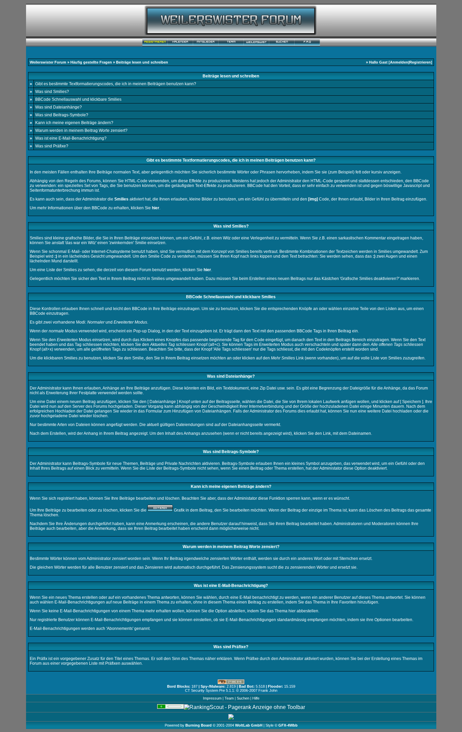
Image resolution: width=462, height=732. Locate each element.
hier (292, 611)
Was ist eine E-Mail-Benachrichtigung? (71, 138)
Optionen (382, 619)
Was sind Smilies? (52, 91)
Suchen (243, 698)
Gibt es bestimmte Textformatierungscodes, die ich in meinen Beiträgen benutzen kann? (115, 83)
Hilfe (255, 698)
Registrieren (420, 62)
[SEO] (170, 707)
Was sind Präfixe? (51, 146)
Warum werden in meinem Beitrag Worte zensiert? (81, 130)
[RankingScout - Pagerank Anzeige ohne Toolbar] (244, 707)
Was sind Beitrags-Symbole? (61, 115)
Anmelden (399, 62)
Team (229, 698)
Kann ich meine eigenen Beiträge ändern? (74, 122)
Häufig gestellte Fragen (91, 62)
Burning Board (199, 725)
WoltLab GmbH (248, 725)
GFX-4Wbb (288, 725)
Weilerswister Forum (48, 62)
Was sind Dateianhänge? (58, 107)
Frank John (267, 690)
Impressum (212, 698)
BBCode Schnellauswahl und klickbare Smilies (78, 99)
